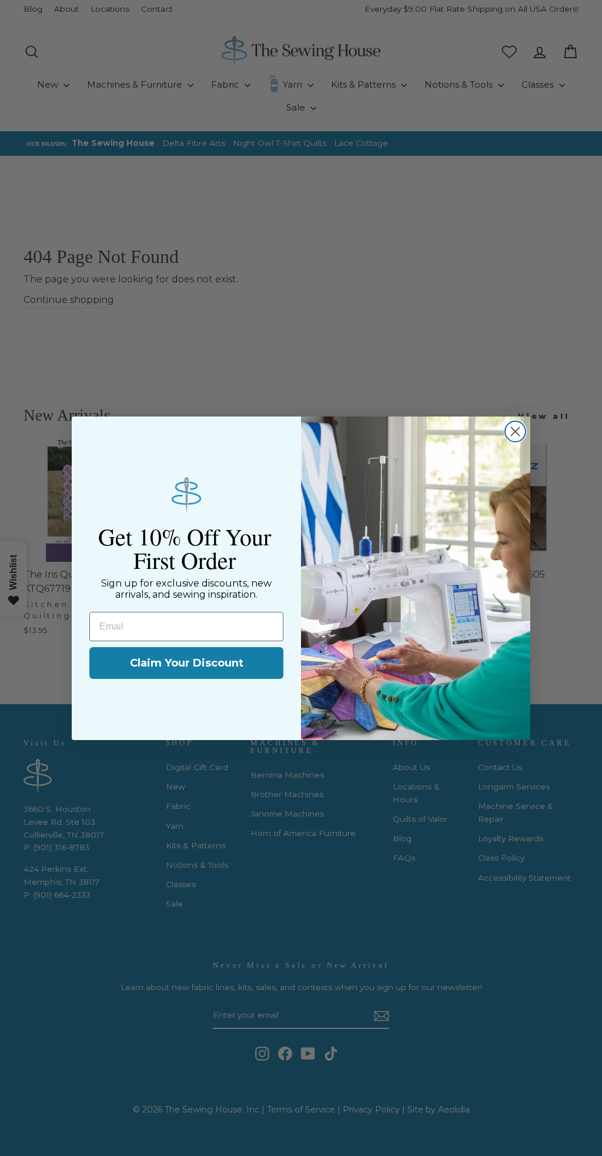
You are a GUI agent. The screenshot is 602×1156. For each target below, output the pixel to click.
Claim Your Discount (186, 663)
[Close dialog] (515, 431)
